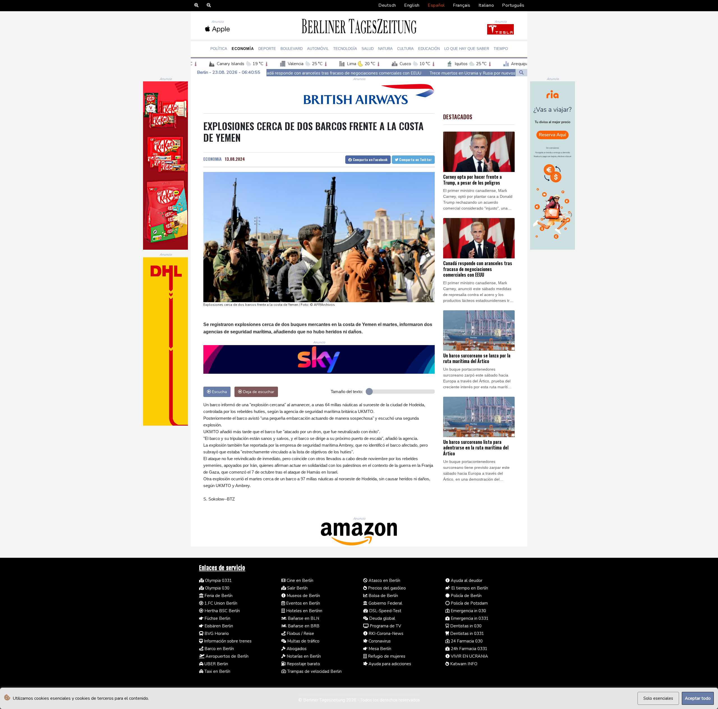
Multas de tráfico (302, 641)
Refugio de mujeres (386, 656)
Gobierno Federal (384, 603)
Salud (368, 49)
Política (218, 49)
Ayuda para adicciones (389, 664)
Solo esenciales (658, 698)
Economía (243, 49)
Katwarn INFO (463, 664)
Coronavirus (379, 641)
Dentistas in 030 (465, 626)
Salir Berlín (297, 588)
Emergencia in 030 (468, 611)
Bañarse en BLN (303, 618)
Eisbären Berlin (218, 626)
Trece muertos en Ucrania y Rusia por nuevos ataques (412, 73)
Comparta (369, 159)
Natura (385, 49)
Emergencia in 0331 (469, 618)
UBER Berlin (215, 664)
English (412, 5)
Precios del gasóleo (386, 588)
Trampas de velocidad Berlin (314, 671)
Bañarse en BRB (303, 626)
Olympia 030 (216, 588)
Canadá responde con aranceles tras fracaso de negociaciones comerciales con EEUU (272, 73)
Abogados (296, 648)
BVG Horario (216, 633)
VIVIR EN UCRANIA (469, 656)
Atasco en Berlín (383, 580)
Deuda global (381, 618)
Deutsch (387, 5)
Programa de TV (385, 626)
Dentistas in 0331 (466, 633)
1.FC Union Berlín (220, 603)
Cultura (405, 49)
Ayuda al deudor (466, 580)
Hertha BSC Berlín (221, 611)
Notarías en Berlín (303, 656)
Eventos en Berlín (302, 603)
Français (461, 5)
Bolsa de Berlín (382, 595)
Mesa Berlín (379, 648)
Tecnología (345, 49)
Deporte (267, 49)
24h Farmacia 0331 (468, 648)
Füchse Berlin (216, 618)
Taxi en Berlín (216, 671)
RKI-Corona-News (385, 633)
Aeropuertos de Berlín (226, 656)
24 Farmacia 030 (466, 641)
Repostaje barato (303, 664)
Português (513, 5)
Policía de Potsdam (469, 603)
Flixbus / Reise (300, 633)
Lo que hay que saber (466, 49)
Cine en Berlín (299, 580)
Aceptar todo (698, 698)
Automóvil (318, 49)
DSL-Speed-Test (384, 611)
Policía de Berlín (466, 595)
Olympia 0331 (218, 580)
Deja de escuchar (258, 391)
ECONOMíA (212, 159)
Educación (429, 49)
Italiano (486, 5)
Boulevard (291, 49)
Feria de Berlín (218, 595)
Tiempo (501, 49)
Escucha (219, 391)
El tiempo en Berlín (469, 588)
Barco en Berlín (218, 648)
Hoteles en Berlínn (303, 611)
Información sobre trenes (227, 641)
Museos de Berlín (303, 595)
